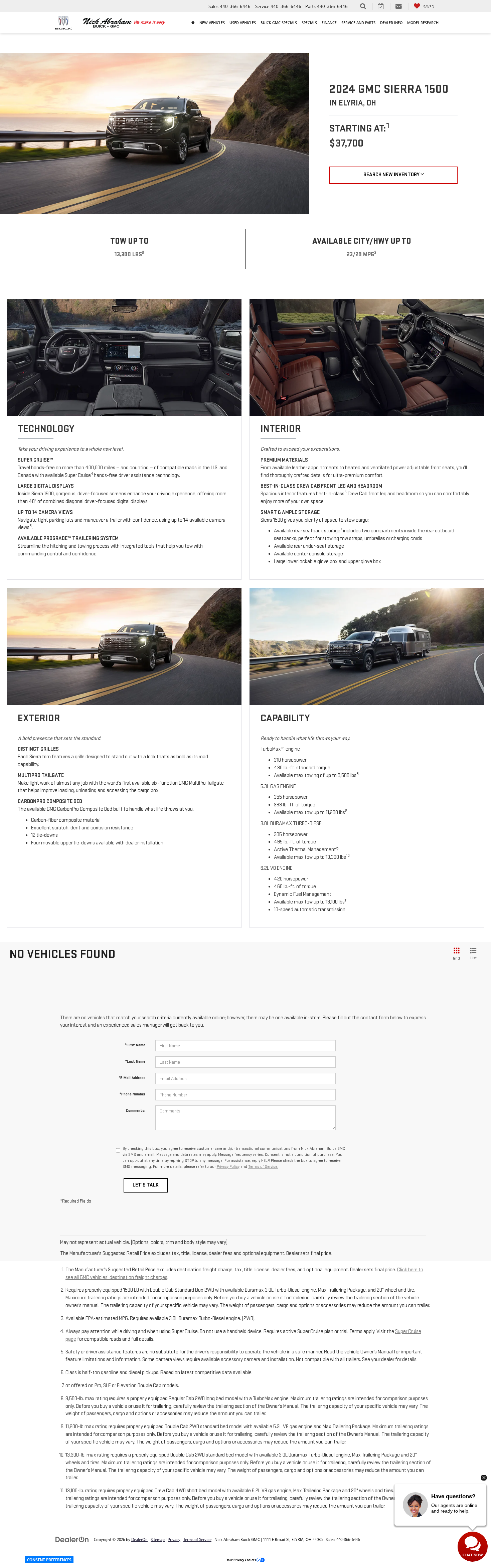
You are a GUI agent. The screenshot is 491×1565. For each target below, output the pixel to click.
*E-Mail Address (132, 1077)
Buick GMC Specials (279, 22)
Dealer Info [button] (391, 22)
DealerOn (139, 1539)
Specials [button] (309, 22)
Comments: (135, 1110)
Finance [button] (329, 22)
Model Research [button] (423, 22)
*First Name (135, 1045)
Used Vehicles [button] (242, 22)
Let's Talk (146, 1185)
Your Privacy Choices (241, 1560)
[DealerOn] (72, 1539)
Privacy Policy (228, 1166)
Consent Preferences (49, 1559)
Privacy (174, 1539)
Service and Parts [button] (358, 22)
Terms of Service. (263, 1166)
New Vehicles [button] (212, 22)
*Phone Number (132, 1094)
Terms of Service (197, 1539)
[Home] (193, 22)
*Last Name (135, 1061)
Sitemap (158, 1539)
